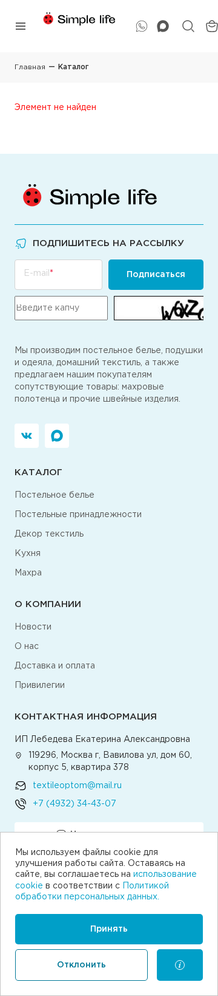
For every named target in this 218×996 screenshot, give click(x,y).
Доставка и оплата (55, 666)
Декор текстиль (49, 534)
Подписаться (156, 274)
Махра (28, 573)
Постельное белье (54, 495)
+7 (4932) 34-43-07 (74, 804)
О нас (27, 646)
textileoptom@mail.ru (77, 785)
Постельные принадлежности (78, 514)
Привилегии (40, 685)
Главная (30, 67)
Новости (33, 627)
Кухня (28, 553)
